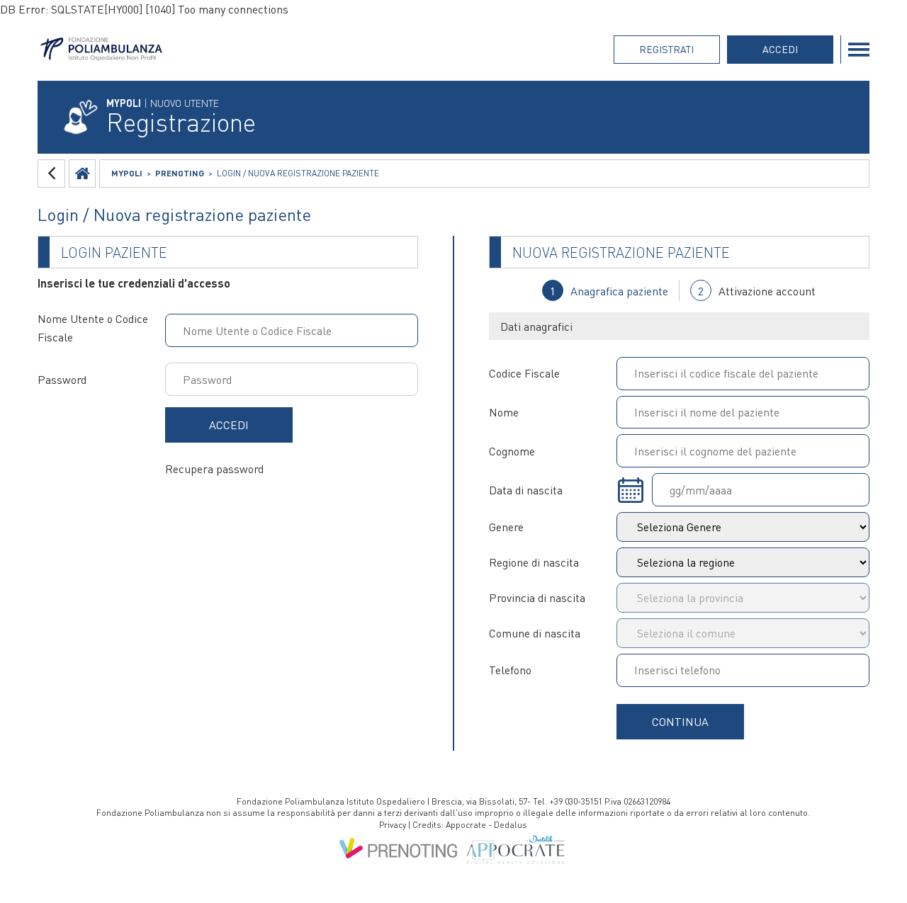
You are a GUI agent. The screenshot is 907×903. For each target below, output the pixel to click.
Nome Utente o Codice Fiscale (93, 327)
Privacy (392, 824)
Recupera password (214, 468)
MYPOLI (126, 173)
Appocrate (466, 824)
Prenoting (179, 173)
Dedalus (510, 824)
